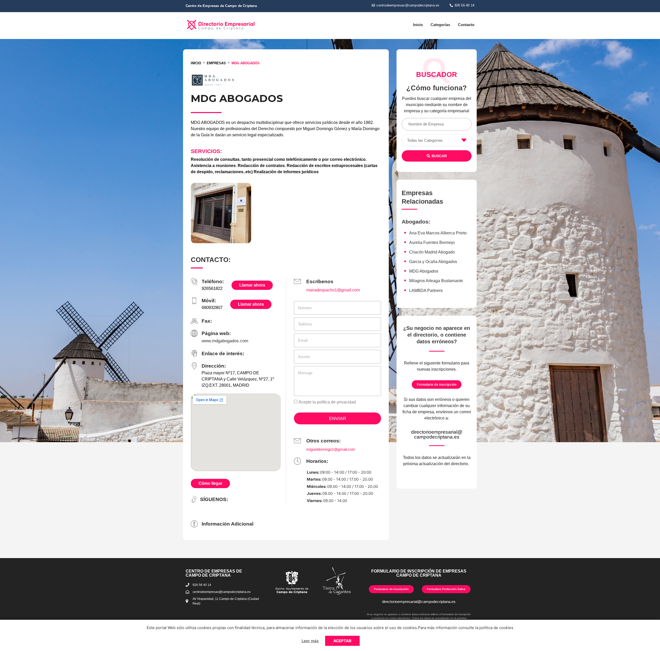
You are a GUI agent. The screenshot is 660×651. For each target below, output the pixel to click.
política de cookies (496, 627)
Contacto (466, 24)
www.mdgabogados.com (225, 340)
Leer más (310, 640)
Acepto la (327, 402)
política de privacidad (336, 402)
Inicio (418, 24)
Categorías (440, 24)
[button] (405, 5)
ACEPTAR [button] (342, 640)
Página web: (216, 333)
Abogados (415, 222)
